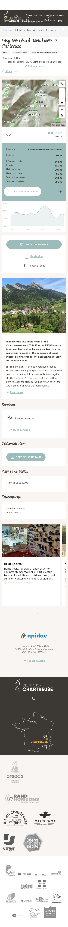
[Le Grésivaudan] (26, 901)
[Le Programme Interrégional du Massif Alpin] (24, 874)
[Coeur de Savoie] (34, 913)
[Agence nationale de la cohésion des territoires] (40, 875)
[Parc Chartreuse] (10, 870)
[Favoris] (39, 21)
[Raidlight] (45, 818)
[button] (49, 18)
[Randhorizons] (22, 798)
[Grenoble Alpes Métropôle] (57, 898)
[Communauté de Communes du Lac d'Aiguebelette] (18, 915)
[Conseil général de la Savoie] (42, 884)
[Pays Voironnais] (42, 900)
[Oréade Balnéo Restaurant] (15, 772)
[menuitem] (40, 29)
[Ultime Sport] (10, 843)
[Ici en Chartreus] (15, 818)
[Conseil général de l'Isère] (27, 886)
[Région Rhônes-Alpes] (56, 873)
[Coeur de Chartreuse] (11, 898)
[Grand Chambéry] (50, 912)
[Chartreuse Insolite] (33, 842)
